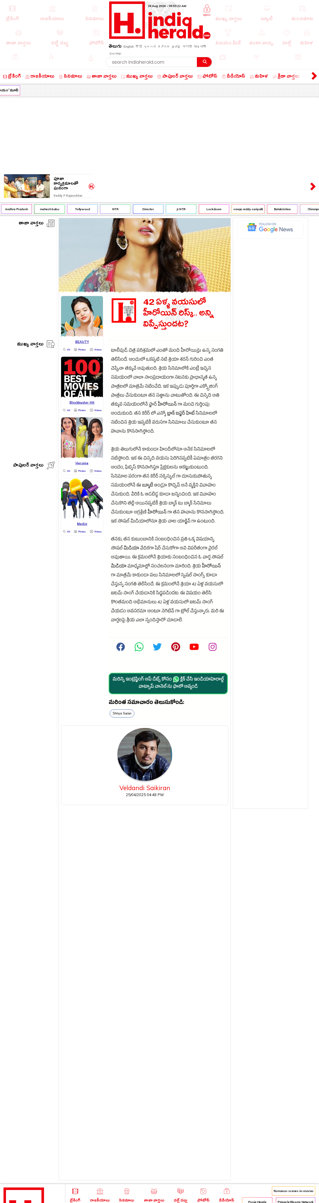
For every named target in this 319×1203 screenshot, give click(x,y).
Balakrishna (277, 209)
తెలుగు (115, 47)
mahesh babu (44, 209)
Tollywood (77, 209)
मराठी (187, 46)
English (129, 46)
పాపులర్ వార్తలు (28, 466)
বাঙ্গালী (200, 46)
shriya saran (122, 713)
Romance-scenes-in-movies (294, 1191)
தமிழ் (176, 46)
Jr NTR (176, 209)
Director (143, 209)
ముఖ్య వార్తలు (30, 345)
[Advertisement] (159, 135)
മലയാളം (115, 53)
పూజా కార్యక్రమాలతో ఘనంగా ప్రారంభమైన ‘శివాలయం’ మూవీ (70, 183)
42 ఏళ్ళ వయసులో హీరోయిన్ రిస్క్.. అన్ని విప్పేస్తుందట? (178, 314)
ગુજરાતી (150, 46)
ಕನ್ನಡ (164, 46)
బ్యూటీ (147, 486)
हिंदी (139, 46)
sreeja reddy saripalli (243, 209)
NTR (110, 209)
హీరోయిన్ (167, 405)
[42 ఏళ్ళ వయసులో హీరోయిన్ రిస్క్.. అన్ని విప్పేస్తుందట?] (145, 291)
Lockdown (209, 209)
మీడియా (131, 548)
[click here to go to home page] (160, 37)
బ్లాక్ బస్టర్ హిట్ (181, 414)
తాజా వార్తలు (31, 224)
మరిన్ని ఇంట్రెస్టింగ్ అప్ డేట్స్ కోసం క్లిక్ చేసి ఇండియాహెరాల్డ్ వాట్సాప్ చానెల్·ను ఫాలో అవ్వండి (168, 683)
